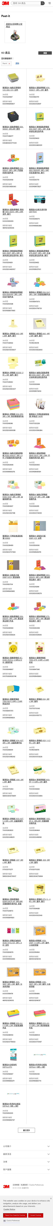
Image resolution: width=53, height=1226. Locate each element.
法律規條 (16, 1185)
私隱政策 (24, 1185)
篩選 (45, 53)
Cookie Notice (9, 1209)
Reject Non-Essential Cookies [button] (15, 1215)
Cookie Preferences (36, 1185)
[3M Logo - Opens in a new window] (5, 3)
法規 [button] (5, 1162)
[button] (11, 1221)
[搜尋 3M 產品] (43, 3)
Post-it (5, 63)
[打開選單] (49, 3)
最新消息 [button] (7, 1154)
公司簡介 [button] (7, 1146)
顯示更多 (26, 1130)
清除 (17, 63)
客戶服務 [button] (7, 1170)
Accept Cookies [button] (35, 1215)
